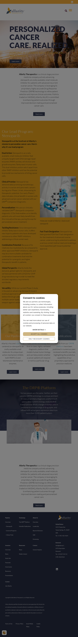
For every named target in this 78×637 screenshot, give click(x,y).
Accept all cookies (39, 334)
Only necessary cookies (39, 339)
